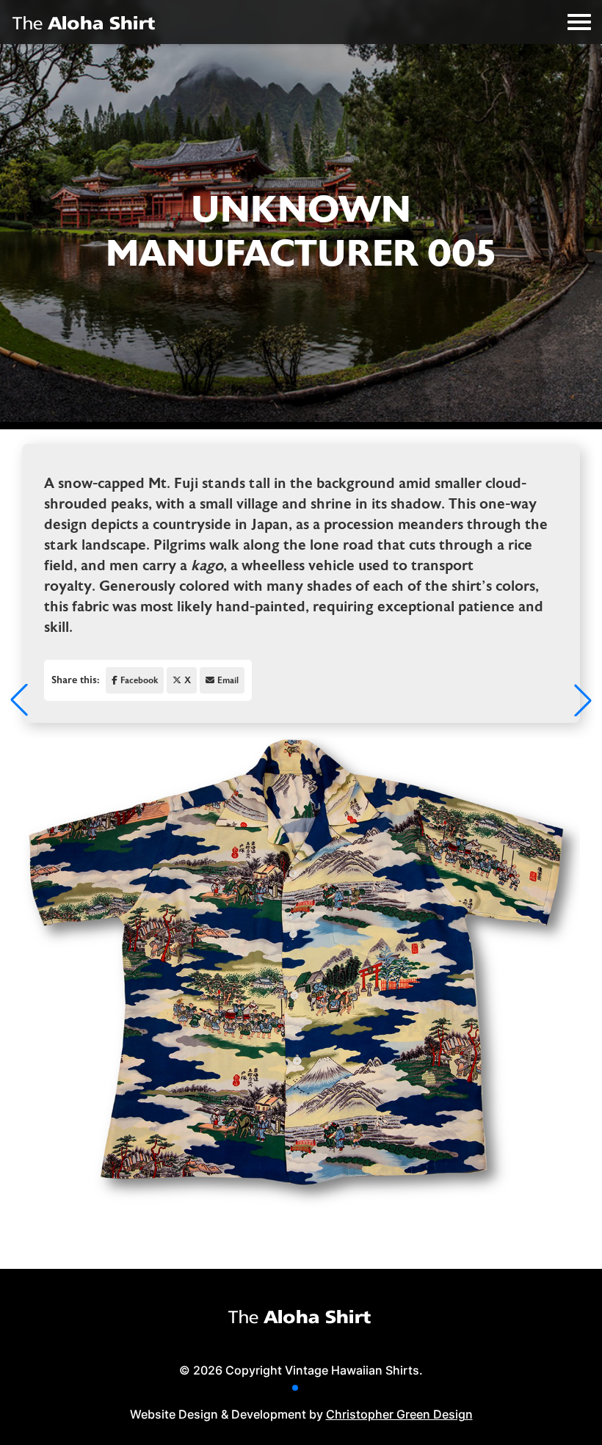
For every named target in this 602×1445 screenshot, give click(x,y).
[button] (295, 1388)
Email (228, 680)
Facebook (139, 680)
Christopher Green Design (399, 1414)
